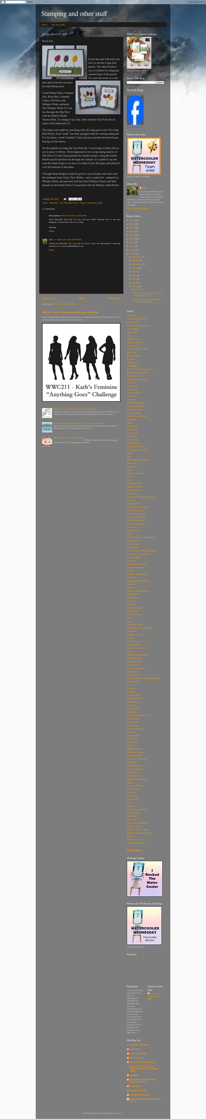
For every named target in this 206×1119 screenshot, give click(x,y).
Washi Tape (132, 816)
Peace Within (132, 672)
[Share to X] (75, 199)
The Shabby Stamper (140, 1095)
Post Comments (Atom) (64, 304)
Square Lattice (133, 739)
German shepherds (135, 568)
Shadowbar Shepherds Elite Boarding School (143, 1080)
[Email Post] (65, 199)
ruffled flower (132, 702)
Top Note (131, 793)
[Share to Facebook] (78, 199)
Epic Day (131, 500)
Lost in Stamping (138, 1053)
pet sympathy (133, 682)
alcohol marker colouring (138, 326)
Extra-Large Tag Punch (137, 507)
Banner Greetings (135, 342)
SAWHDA (134, 1075)
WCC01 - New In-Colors (137, 830)
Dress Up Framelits (135, 473)
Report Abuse (134, 850)
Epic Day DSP (133, 504)
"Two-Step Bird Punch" (69, 203)
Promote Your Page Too (135, 127)
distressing (131, 463)
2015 (132, 235)
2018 (132, 224)
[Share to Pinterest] (80, 199)
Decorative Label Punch (137, 450)
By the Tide (132, 386)
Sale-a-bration (133, 709)
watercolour (132, 819)
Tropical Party (133, 799)
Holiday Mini (132, 594)
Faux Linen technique (136, 517)
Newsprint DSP (133, 662)
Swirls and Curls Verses (137, 779)
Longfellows (132, 631)
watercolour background (137, 823)
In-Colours (131, 604)
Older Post (114, 298)
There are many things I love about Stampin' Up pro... (147, 294)
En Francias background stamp (141, 497)
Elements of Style (134, 487)
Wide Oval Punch (134, 840)
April (134, 283)
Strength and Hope (135, 752)
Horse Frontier (133, 598)
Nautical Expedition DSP (137, 655)
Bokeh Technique (134, 376)
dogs (129, 470)
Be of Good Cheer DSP (137, 349)
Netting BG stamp (135, 658)
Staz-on (130, 746)
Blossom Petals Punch (137, 373)
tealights (130, 783)
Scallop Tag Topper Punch (138, 715)
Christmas (131, 399)
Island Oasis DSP (134, 615)
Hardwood (131, 584)
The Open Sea (133, 789)
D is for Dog (132, 440)
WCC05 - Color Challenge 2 (139, 833)
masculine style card (136, 641)
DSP (129, 477)
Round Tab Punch (135, 698)
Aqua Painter (132, 329)
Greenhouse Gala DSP (137, 574)
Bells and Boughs (134, 356)
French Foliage (133, 557)
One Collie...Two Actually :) (143, 1062)
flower (129, 534)
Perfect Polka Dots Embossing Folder (143, 678)
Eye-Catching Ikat (135, 510)
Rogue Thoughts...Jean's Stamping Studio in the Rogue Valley (144, 1068)
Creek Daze (132, 420)
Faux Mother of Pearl (136, 520)
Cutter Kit (131, 436)
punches (130, 685)
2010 (132, 254)
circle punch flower (135, 409)
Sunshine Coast (134, 776)
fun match (131, 561)
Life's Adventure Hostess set (139, 628)
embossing (92, 203)
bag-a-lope (131, 332)
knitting (130, 621)
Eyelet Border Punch (136, 514)
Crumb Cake (132, 433)
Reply (51, 231)
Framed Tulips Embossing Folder (141, 551)
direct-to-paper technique (138, 460)
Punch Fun (136, 290)
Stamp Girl (135, 1086)
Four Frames (132, 544)
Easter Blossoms (134, 483)
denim (129, 453)
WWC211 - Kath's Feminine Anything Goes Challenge (70, 312)
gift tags (130, 571)
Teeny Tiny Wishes (135, 786)
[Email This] (70, 199)
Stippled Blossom (134, 749)
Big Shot (130, 359)
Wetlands (131, 836)
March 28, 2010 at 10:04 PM (74, 216)
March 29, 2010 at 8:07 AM (69, 240)
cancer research (134, 393)
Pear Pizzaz (132, 675)
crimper (130, 423)
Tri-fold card (132, 796)
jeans (129, 618)
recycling (131, 692)
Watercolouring (133, 826)
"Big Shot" (53, 203)
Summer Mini (133, 772)
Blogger (118, 1113)
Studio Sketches (134, 756)
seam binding (133, 719)
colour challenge (134, 413)
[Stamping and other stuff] (135, 124)
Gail (51, 240)
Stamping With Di (138, 1090)
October (136, 261)
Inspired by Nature (135, 608)
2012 (132, 246)
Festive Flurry (133, 530)
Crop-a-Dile (132, 430)
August (135, 268)
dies (128, 457)
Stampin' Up (132, 742)
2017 (132, 228)
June (134, 275)
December (137, 257)
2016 (132, 231)
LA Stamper (135, 1049)
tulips (100, 203)
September (137, 264)
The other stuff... (59, 24)
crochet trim (132, 426)
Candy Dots (132, 396)
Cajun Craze (132, 389)
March (135, 286)
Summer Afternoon (135, 769)
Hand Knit (131, 577)
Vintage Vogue (133, 813)
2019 (132, 220)
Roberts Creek (133, 695)
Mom (129, 651)
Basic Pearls (132, 346)
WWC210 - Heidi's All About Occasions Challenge (75, 409)
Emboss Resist (133, 490)
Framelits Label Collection (138, 554)
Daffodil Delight (133, 443)
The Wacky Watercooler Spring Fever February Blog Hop (79, 423)
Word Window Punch (136, 843)
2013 (132, 242)
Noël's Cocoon (137, 1058)
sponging (131, 732)
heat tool (131, 588)
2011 (132, 250)
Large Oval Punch (135, 625)
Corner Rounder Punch (137, 416)
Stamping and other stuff (74, 13)
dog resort (131, 467)
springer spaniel (134, 735)
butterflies (131, 383)
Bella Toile (131, 352)
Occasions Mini (133, 665)
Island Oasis (132, 611)
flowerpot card (133, 541)
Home (44, 24)
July (134, 272)
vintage (130, 806)
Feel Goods (132, 527)
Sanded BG (132, 712)
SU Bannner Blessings (137, 759)
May (134, 279)
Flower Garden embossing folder (141, 537)
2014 (132, 239)
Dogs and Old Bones (140, 1045)
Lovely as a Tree (134, 635)
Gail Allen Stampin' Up (136, 564)
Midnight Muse (133, 645)
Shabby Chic (132, 722)
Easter (83, 203)
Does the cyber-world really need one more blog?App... (146, 300)
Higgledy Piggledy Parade (138, 591)
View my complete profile (138, 208)
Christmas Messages (136, 403)
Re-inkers (131, 688)
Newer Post (49, 298)
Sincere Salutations (135, 729)
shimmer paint (133, 725)
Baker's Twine (133, 339)
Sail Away (131, 705)
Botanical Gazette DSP (137, 379)
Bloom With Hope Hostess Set (140, 369)
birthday (130, 362)
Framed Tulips (133, 547)
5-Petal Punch (133, 322)
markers (130, 638)
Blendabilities (132, 366)
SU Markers (132, 762)
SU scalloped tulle (135, 766)
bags (129, 336)
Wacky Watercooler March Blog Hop (69, 438)
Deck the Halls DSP (135, 447)
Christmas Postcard (135, 406)
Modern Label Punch (136, 648)
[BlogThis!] (72, 199)
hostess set (132, 601)
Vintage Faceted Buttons (138, 809)
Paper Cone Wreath (135, 668)
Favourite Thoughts (135, 524)
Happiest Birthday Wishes (138, 581)
